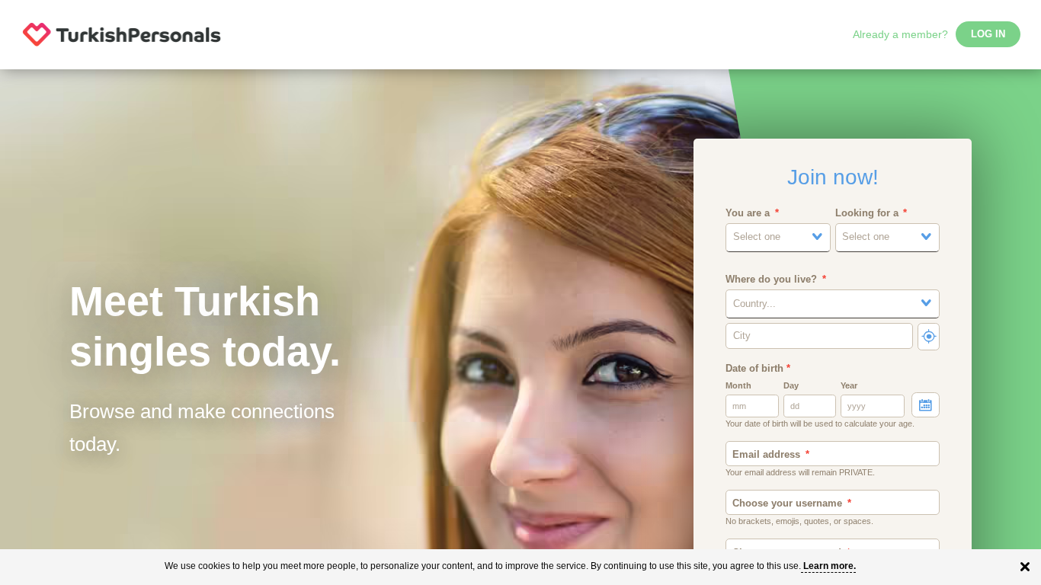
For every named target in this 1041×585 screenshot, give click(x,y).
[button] (778, 237)
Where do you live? (771, 279)
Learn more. (829, 566)
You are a (747, 213)
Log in (988, 34)
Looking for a (866, 213)
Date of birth (757, 368)
